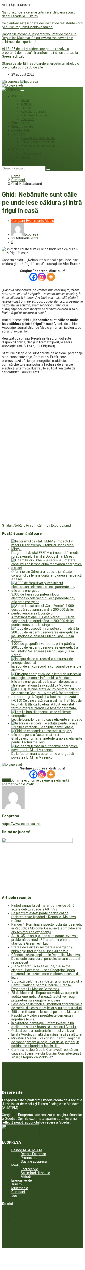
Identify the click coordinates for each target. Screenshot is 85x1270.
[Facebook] (33, 277)
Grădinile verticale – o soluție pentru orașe (42, 727)
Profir (30, 784)
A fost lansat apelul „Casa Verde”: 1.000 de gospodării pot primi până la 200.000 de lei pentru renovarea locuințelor (43, 621)
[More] (51, 277)
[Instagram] (42, 277)
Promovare (29, 1158)
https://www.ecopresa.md (21, 824)
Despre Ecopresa (33, 1154)
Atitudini (26, 104)
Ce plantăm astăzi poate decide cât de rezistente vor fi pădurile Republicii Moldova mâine (42, 25)
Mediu (16, 96)
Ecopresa (31, 234)
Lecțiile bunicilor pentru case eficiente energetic (46, 719)
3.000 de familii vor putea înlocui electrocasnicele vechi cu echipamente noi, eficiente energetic (43, 598)
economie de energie (39, 780)
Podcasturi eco (31, 153)
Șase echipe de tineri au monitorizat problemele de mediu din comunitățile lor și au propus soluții (46, 1006)
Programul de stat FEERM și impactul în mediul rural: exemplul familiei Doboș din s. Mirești (45, 554)
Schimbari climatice (34, 115)
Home (15, 176)
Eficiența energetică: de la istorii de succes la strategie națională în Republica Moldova (44, 683)
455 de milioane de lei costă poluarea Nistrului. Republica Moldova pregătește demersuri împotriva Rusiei (45, 1015)
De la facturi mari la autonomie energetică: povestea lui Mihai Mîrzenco (43, 755)
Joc (14, 161)
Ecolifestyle (20, 130)
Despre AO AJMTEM (26, 1150)
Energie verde (22, 126)
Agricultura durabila (33, 111)
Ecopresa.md (61, 525)
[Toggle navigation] (22, 90)
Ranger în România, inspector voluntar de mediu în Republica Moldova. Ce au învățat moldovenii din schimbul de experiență (39, 38)
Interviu (25, 157)
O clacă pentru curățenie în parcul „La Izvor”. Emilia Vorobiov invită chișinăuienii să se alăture (46, 1032)
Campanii (18, 134)
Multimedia (20, 149)
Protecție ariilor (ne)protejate (39, 145)
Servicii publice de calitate (38, 142)
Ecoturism (27, 119)
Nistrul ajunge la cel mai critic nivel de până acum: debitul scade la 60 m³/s (42, 907)
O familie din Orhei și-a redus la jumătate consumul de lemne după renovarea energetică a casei (46, 575)
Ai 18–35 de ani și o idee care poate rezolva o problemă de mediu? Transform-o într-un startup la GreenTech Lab (40, 52)
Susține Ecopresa (34, 1161)
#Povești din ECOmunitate (38, 138)
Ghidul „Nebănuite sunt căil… (24, 525)
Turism (16, 1184)
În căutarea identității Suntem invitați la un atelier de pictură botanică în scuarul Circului (43, 1025)
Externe (26, 107)
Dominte (17, 780)
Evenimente (20, 123)
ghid (22, 784)
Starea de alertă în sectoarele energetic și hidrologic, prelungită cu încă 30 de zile (41, 65)
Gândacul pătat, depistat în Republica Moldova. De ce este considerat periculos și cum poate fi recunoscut (46, 958)
